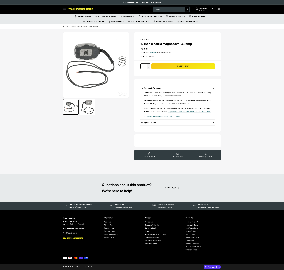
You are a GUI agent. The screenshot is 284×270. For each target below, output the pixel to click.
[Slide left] (120, 93)
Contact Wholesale (152, 225)
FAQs (147, 231)
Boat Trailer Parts (191, 228)
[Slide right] (124, 93)
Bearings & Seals (191, 225)
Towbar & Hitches (192, 243)
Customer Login (150, 228)
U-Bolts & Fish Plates (193, 247)
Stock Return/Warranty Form (155, 234)
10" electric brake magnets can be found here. (162, 116)
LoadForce (144, 39)
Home (67, 26)
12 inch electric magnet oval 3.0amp (84, 26)
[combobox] (171, 9)
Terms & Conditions (111, 234)
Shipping (153, 52)
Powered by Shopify (86, 267)
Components (190, 234)
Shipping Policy (109, 231)
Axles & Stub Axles (192, 222)
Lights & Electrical (192, 237)
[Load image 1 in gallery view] (71, 107)
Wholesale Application (153, 240)
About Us (107, 222)
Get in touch (170, 188)
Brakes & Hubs (190, 231)
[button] (64, 9)
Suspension (189, 240)
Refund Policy (109, 228)
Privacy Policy (109, 225)
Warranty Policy (109, 237)
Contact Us (149, 222)
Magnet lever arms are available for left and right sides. (189, 111)
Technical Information (152, 237)
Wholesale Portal (151, 243)
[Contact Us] (213, 9)
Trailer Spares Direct (74, 267)
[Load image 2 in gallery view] (87, 107)
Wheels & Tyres (191, 250)
